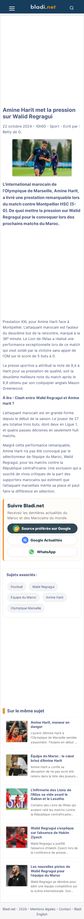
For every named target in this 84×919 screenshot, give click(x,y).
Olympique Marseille (26, 608)
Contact (65, 909)
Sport (54, 126)
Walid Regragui (43, 587)
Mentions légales (43, 909)
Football (17, 587)
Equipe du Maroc (23, 597)
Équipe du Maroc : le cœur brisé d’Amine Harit (52, 758)
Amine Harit (66, 190)
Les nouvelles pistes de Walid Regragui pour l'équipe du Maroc (50, 871)
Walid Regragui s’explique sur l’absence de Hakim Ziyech (52, 832)
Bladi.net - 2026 (15, 909)
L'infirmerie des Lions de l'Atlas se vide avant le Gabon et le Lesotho (51, 794)
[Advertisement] (42, 61)
